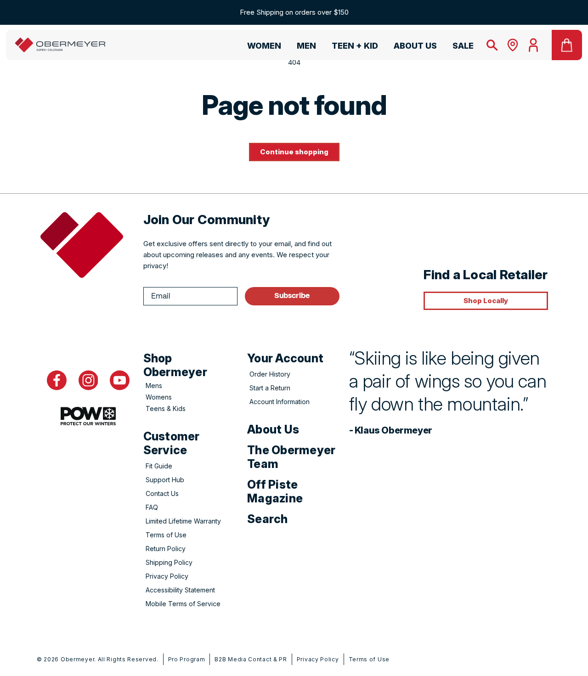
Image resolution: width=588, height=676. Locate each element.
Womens (159, 397)
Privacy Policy (167, 576)
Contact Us (162, 493)
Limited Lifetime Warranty (183, 521)
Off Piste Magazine (275, 491)
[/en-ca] (60, 45)
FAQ (152, 507)
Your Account (285, 358)
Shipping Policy (169, 562)
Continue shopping (294, 151)
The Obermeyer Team (291, 457)
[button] (260, 47)
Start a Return (269, 388)
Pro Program (186, 659)
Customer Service (171, 443)
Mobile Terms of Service (183, 604)
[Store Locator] (513, 45)
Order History (269, 374)
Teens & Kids (166, 408)
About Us (273, 429)
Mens (154, 385)
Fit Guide (159, 466)
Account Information (279, 402)
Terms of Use (166, 535)
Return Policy (166, 548)
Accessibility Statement (180, 590)
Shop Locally (486, 300)
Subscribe (292, 296)
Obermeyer (77, 659)
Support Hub (165, 480)
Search (267, 519)
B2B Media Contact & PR (251, 659)
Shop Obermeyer (175, 365)
